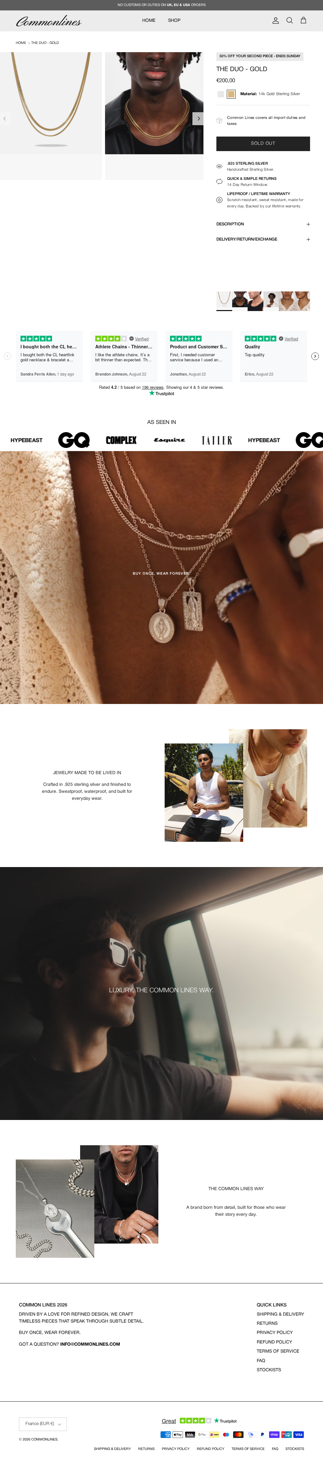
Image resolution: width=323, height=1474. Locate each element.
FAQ (261, 1361)
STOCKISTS (269, 1370)
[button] (198, 118)
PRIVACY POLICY (275, 1333)
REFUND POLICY (274, 1342)
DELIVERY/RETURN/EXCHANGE (246, 239)
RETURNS (267, 1324)
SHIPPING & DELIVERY (280, 1314)
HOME (149, 21)
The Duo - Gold (45, 43)
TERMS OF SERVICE (278, 1351)
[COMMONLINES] (49, 21)
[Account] (274, 20)
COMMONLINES (44, 1439)
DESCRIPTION (230, 224)
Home (21, 43)
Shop (174, 21)
